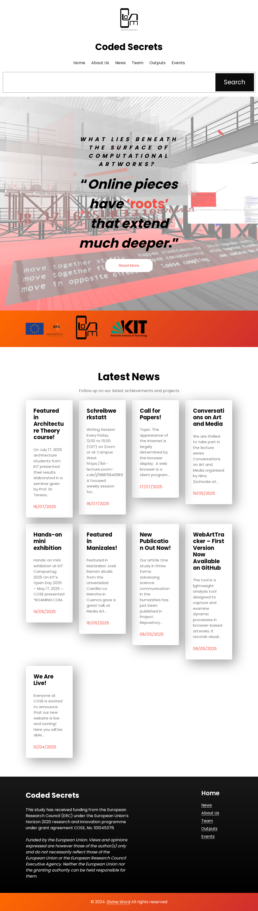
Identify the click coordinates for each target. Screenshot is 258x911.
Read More (129, 265)
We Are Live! (43, 680)
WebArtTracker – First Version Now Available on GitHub (208, 551)
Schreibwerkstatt (101, 414)
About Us (210, 813)
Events (208, 836)
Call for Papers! (150, 414)
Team (207, 821)
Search (234, 82)
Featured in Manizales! (102, 541)
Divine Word (118, 902)
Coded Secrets (129, 47)
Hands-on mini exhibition (48, 541)
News (206, 805)
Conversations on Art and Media (208, 418)
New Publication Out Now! (155, 541)
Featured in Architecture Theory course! (49, 424)
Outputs (209, 828)
